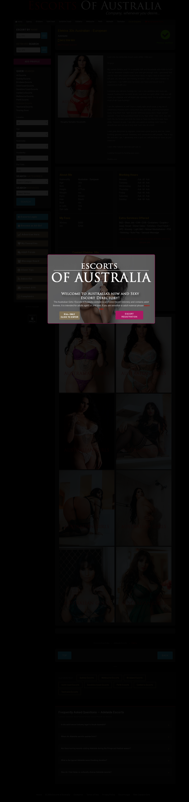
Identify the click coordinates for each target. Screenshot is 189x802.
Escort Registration (129, 315)
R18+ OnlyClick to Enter (69, 315)
